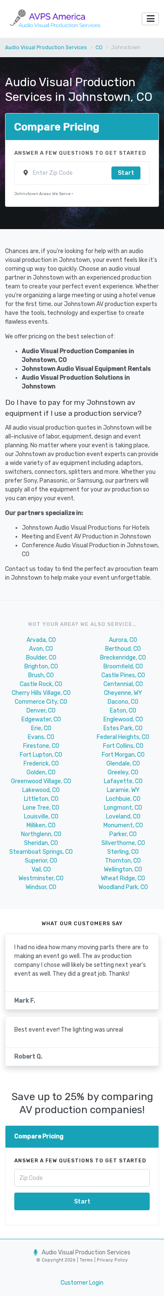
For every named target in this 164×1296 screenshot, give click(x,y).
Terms (86, 1260)
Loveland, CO (123, 816)
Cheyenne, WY (123, 693)
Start (126, 173)
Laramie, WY (123, 790)
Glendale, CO (123, 763)
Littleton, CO (41, 798)
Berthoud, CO (123, 648)
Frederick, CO (41, 763)
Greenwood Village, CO (41, 781)
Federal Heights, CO (123, 737)
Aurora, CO (123, 640)
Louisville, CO (41, 816)
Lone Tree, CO (41, 807)
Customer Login (82, 1282)
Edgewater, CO (41, 719)
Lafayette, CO (123, 781)
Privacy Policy (111, 1260)
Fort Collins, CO (123, 746)
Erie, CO (41, 728)
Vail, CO (41, 869)
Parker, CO (123, 834)
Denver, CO (41, 710)
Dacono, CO (123, 701)
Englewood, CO (123, 719)
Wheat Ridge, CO (123, 878)
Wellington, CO (123, 869)
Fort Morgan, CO (123, 754)
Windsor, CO (41, 887)
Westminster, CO (41, 878)
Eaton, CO (123, 710)
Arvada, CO (41, 640)
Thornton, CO (123, 860)
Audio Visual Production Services (46, 47)
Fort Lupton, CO (41, 754)
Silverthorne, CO (123, 843)
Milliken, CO (41, 825)
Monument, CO (123, 825)
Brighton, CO (41, 666)
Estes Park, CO (123, 728)
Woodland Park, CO (123, 887)
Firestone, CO (41, 746)
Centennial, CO (123, 684)
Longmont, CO (123, 807)
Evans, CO (41, 737)
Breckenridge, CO (123, 657)
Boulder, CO (41, 657)
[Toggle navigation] (150, 19)
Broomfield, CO (123, 666)
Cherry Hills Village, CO (41, 693)
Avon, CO (41, 648)
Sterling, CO (123, 851)
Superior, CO (41, 860)
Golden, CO (41, 772)
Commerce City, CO (41, 701)
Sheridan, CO (41, 843)
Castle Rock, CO (41, 684)
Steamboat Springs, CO (41, 851)
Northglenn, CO (41, 834)
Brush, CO (41, 675)
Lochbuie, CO (123, 798)
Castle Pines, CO (123, 675)
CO (99, 47)
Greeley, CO (123, 772)
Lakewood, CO (41, 790)
